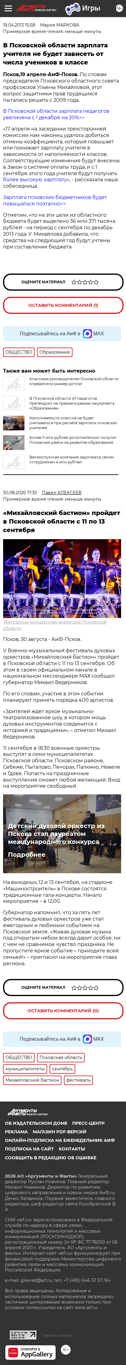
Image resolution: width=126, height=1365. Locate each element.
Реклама (16, 1132)
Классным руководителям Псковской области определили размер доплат (73, 381)
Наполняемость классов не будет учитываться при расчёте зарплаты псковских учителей (73, 423)
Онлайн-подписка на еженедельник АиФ (60, 1140)
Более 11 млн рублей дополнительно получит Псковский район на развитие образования (73, 440)
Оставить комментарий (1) (63, 305)
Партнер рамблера (57, 1335)
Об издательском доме (36, 1123)
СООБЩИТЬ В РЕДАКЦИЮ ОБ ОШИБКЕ (50, 1158)
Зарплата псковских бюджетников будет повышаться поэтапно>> (55, 200)
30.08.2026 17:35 (20, 492)
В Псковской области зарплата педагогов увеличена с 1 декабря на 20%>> (56, 114)
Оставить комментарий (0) (63, 1011)
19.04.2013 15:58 (19, 25)
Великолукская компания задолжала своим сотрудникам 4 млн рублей (71, 459)
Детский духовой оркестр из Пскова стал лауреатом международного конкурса (56, 833)
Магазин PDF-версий (60, 1132)
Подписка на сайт (29, 1149)
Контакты (72, 1149)
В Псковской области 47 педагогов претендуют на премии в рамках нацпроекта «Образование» (71, 403)
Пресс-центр (88, 1123)
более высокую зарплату (35, 179)
